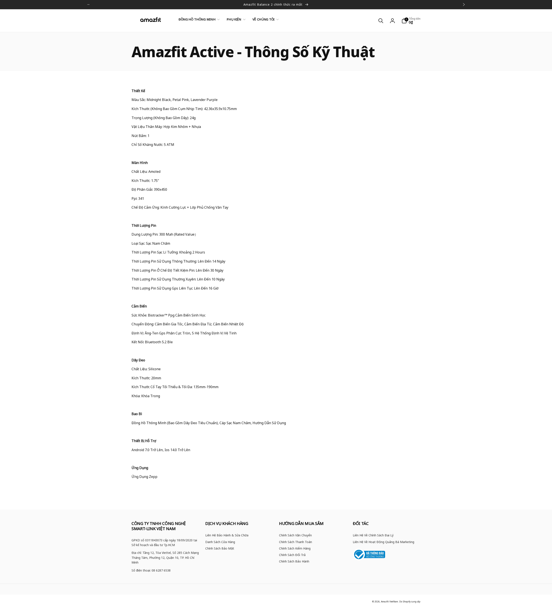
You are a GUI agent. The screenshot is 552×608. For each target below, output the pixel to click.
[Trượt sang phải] (463, 4)
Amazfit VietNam (389, 601)
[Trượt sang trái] (88, 4)
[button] (198, 19)
